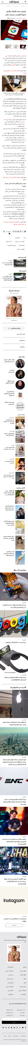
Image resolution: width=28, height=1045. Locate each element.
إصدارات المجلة (14, 290)
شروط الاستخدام (23, 1036)
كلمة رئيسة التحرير (16, 328)
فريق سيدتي (10, 982)
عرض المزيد (14, 925)
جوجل (22, 56)
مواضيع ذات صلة (20, 570)
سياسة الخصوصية (16, 1036)
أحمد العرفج (11, 395)
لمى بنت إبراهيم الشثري (9, 362)
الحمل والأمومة (9, 1015)
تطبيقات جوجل (21, 249)
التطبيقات (9, 56)
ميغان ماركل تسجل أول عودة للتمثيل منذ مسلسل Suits (8, 476)
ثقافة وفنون (11, 432)
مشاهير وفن (22, 1013)
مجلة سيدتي (10, 967)
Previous (24, 30)
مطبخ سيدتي (23, 971)
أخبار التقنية (9, 241)
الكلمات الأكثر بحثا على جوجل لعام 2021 (14, 178)
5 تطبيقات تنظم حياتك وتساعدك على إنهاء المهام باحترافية (14, 223)
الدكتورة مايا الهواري (10, 383)
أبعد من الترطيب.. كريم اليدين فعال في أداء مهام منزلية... (9, 553)
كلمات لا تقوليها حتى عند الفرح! (9, 462)
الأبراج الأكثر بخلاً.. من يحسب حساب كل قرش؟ (9, 448)
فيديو (24, 967)
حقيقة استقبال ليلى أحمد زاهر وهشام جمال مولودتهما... (9, 508)
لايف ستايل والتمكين (20, 1010)
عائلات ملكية (11, 473)
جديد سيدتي (21, 415)
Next (4, 30)
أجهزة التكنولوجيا (11, 245)
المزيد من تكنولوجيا (18, 687)
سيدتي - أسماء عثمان (21, 18)
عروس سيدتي (23, 986)
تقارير (25, 982)
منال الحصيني (11, 404)
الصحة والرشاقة (9, 1010)
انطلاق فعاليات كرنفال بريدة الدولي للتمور (9, 434)
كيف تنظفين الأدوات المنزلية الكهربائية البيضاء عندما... (9, 523)
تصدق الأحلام (22, 340)
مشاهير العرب (11, 418)
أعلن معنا (9, 1036)
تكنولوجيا (17, 238)
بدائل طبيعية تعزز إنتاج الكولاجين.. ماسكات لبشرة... (8, 538)
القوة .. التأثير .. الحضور (21, 334)
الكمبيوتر (13, 65)
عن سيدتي (10, 975)
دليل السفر (23, 994)
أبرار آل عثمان (11, 372)
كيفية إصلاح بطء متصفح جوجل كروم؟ (15, 72)
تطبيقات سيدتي (9, 986)
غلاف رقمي (10, 990)
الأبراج (13, 445)
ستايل (24, 979)
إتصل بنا (5, 1036)
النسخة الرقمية (14, 320)
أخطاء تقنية (22, 245)
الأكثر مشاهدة (20, 488)
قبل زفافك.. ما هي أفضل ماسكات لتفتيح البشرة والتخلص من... (9, 493)
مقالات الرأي (22, 357)
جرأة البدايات (22, 347)
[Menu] (25, 2)
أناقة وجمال (22, 1015)
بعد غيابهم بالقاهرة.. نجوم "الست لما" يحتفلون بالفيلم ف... (9, 421)
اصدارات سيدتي (22, 990)
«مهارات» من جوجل (20, 241)
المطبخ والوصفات (9, 1013)
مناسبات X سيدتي (9, 971)
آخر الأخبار (10, 994)
